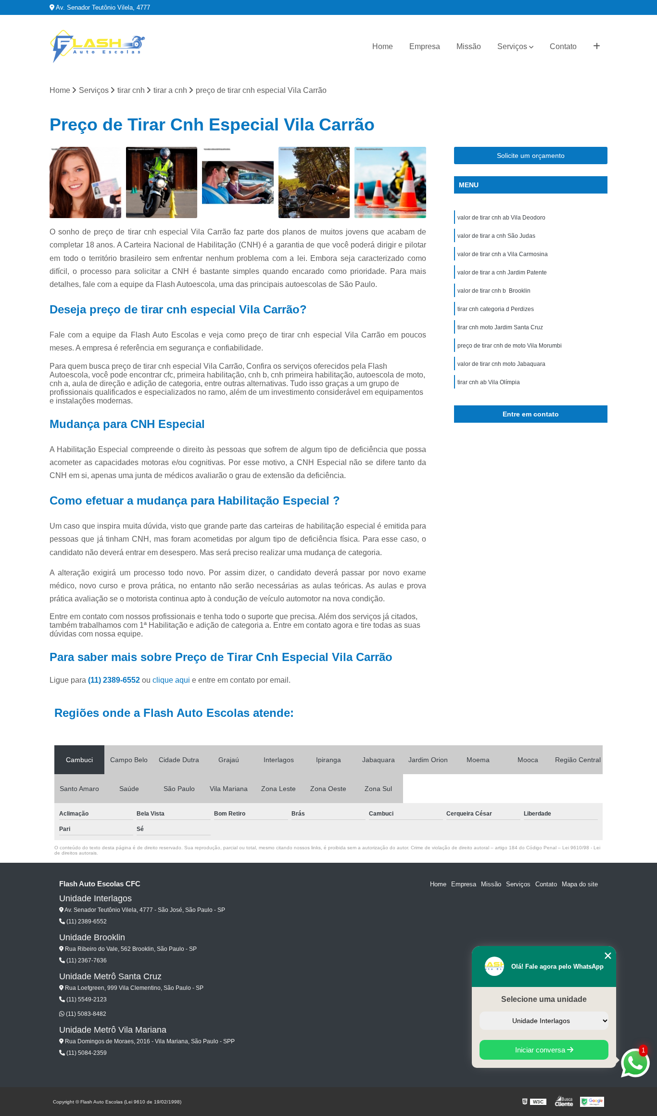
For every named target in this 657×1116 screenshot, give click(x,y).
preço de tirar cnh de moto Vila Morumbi (509, 345)
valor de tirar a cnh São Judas (496, 236)
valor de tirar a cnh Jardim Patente (502, 272)
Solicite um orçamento (531, 155)
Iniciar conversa (541, 1050)
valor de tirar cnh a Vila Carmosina (502, 254)
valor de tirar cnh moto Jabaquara (501, 364)
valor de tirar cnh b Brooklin (494, 290)
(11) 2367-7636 (86, 960)
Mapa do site (580, 884)
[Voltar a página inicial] (98, 46)
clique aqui (171, 680)
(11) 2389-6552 (115, 680)
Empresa (424, 46)
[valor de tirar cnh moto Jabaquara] (162, 183)
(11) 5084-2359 (86, 1053)
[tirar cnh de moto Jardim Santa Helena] (390, 183)
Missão (468, 46)
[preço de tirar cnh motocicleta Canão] (314, 183)
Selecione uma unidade (544, 999)
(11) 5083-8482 (85, 1014)
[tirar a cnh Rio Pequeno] (85, 183)
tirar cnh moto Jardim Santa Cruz (500, 327)
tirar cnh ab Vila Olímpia (488, 382)
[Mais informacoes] (596, 46)
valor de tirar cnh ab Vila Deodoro (501, 217)
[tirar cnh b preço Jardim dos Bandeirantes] (238, 183)
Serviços (512, 46)
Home (382, 46)
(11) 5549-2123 (86, 999)
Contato (563, 46)
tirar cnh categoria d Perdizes (495, 309)
